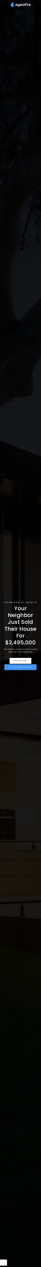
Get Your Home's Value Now (20, 667)
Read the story (20, 661)
